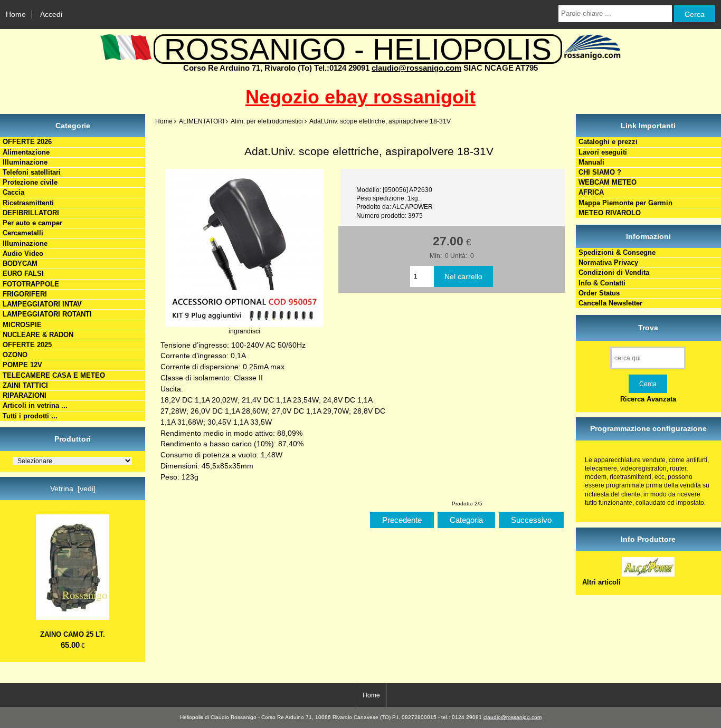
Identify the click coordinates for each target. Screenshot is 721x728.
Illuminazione (25, 162)
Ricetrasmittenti (28, 203)
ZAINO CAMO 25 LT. (72, 634)
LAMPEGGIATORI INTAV (42, 304)
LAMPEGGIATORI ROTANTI (47, 314)
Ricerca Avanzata (648, 399)
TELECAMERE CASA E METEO (54, 375)
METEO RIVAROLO (609, 213)
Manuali (591, 162)
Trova (648, 327)
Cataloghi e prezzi (608, 142)
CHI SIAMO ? (599, 172)
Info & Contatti (601, 283)
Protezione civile (30, 182)
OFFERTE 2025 (27, 345)
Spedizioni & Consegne (617, 252)
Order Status (599, 293)
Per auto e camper (32, 223)
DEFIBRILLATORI (31, 213)
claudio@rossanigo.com (416, 67)
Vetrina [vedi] (73, 488)
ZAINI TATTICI (25, 385)
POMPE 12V (22, 365)
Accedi (51, 14)
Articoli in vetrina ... (35, 405)
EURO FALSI (23, 273)
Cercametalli (23, 233)
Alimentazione (26, 152)
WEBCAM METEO (607, 182)
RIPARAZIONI (24, 395)
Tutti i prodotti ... (30, 416)
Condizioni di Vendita (613, 272)
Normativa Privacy (608, 262)
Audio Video (23, 253)
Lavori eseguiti (602, 152)
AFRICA (591, 192)
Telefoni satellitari (32, 172)
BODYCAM (20, 263)
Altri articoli (601, 582)
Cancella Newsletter (610, 303)
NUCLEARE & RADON (38, 335)
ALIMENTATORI (201, 121)
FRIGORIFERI (25, 294)
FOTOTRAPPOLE (31, 284)
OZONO (15, 355)
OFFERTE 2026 (27, 142)
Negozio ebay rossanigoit (360, 97)
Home (16, 14)
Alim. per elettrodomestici (267, 121)
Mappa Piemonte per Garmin (625, 203)
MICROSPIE (22, 325)
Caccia (13, 192)
